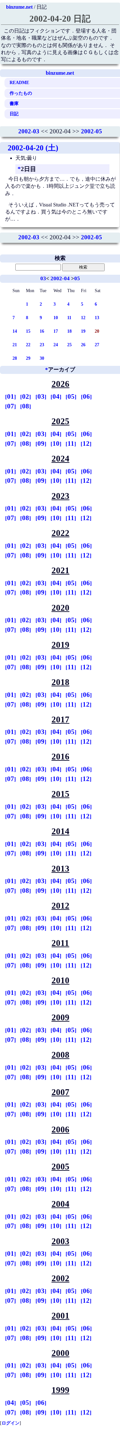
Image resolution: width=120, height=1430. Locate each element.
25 (69, 344)
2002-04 (60, 278)
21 (14, 344)
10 (55, 317)
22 (28, 344)
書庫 (14, 103)
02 (25, 396)
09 (40, 443)
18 (69, 331)
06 (86, 396)
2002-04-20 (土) (33, 148)
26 (83, 344)
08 (25, 406)
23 (42, 344)
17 (55, 331)
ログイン (11, 1422)
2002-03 (28, 131)
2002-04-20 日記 (60, 19)
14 (14, 331)
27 (97, 344)
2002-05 (91, 131)
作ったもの (21, 93)
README (19, 82)
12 (83, 317)
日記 (14, 113)
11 (69, 317)
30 (42, 358)
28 (14, 358)
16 (42, 331)
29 (28, 358)
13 (97, 317)
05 (77, 278)
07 (10, 406)
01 (10, 396)
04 (56, 396)
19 (83, 331)
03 (43, 278)
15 (28, 331)
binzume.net (19, 7)
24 (55, 344)
